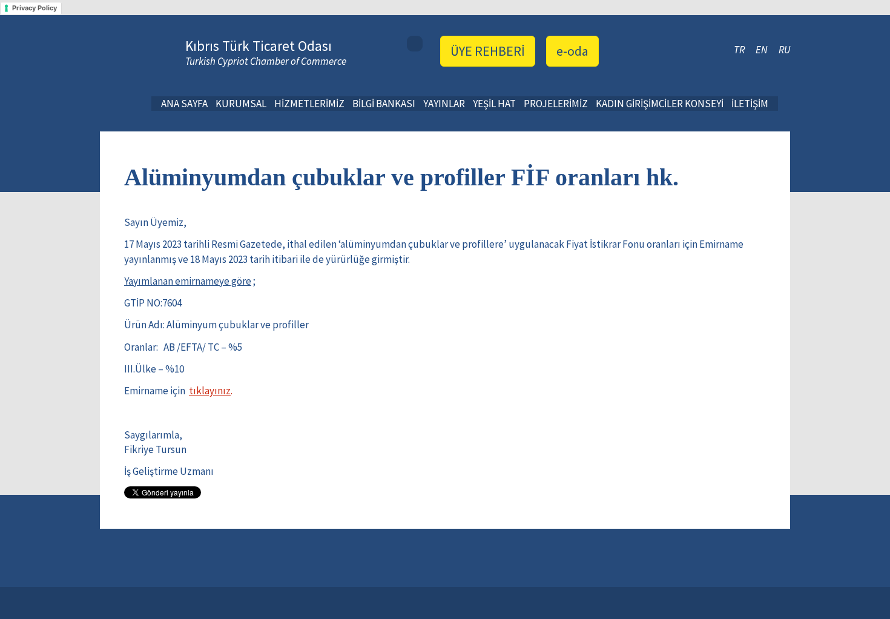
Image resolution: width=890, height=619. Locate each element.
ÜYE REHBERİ (487, 50)
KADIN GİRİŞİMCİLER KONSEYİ (660, 103)
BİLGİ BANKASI (383, 103)
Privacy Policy (34, 8)
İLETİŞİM (749, 103)
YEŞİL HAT (494, 103)
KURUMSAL (241, 103)
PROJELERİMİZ (556, 103)
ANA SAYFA (184, 103)
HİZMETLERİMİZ (309, 103)
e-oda (572, 50)
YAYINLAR (444, 103)
